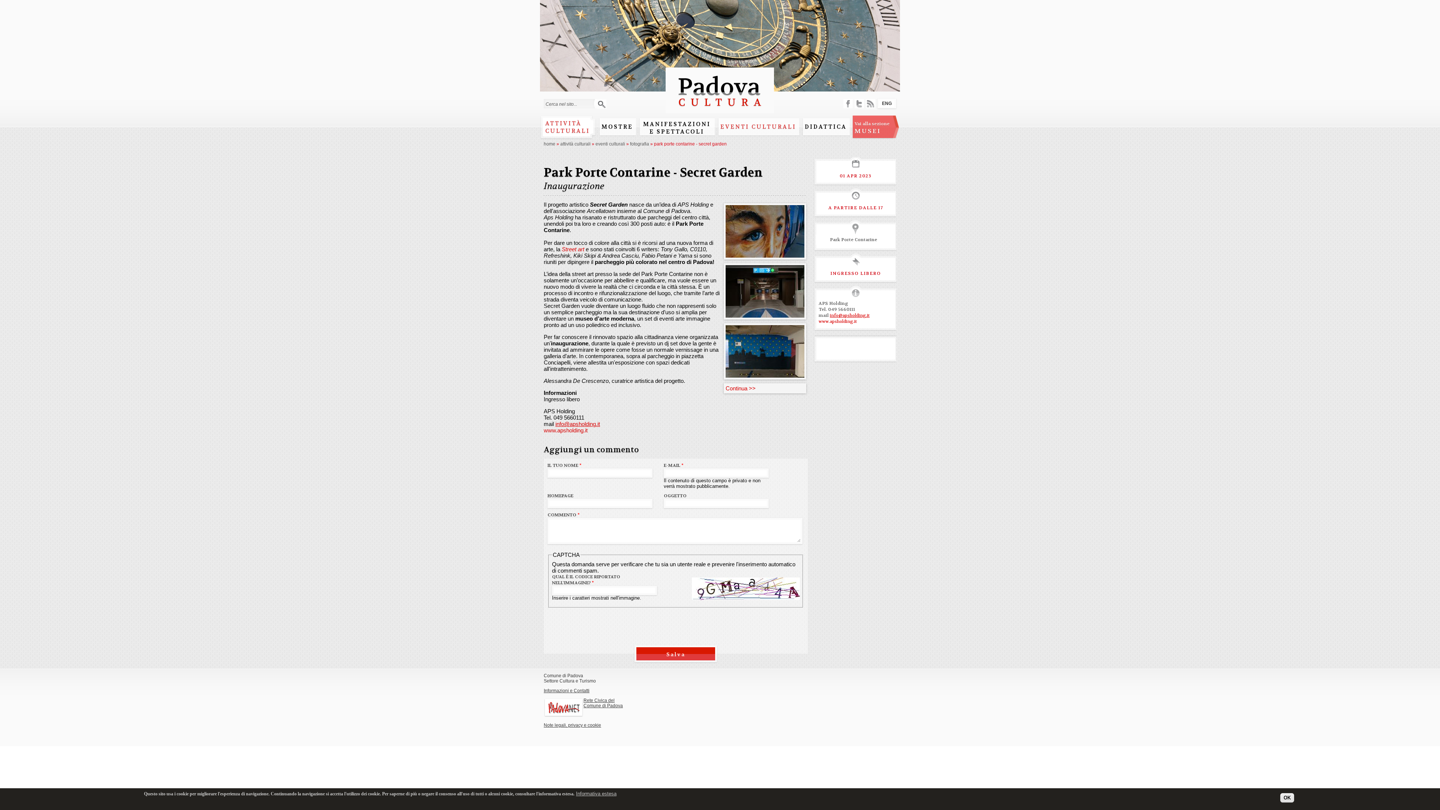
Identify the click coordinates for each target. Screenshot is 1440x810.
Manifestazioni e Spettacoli (677, 127)
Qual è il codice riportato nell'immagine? (586, 580)
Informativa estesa (596, 793)
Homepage (560, 496)
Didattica (826, 126)
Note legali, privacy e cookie (572, 725)
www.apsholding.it (566, 430)
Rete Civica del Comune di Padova (603, 703)
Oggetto (675, 496)
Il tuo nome (565, 465)
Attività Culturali (575, 144)
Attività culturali (567, 127)
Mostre (617, 126)
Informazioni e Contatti (567, 690)
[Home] (720, 109)
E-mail (674, 465)
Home (549, 144)
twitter (859, 103)
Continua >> (741, 388)
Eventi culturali (758, 126)
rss (870, 103)
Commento (564, 515)
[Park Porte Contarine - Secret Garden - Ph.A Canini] (765, 254)
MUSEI (872, 128)
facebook (848, 103)
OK (1287, 798)
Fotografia (639, 144)
